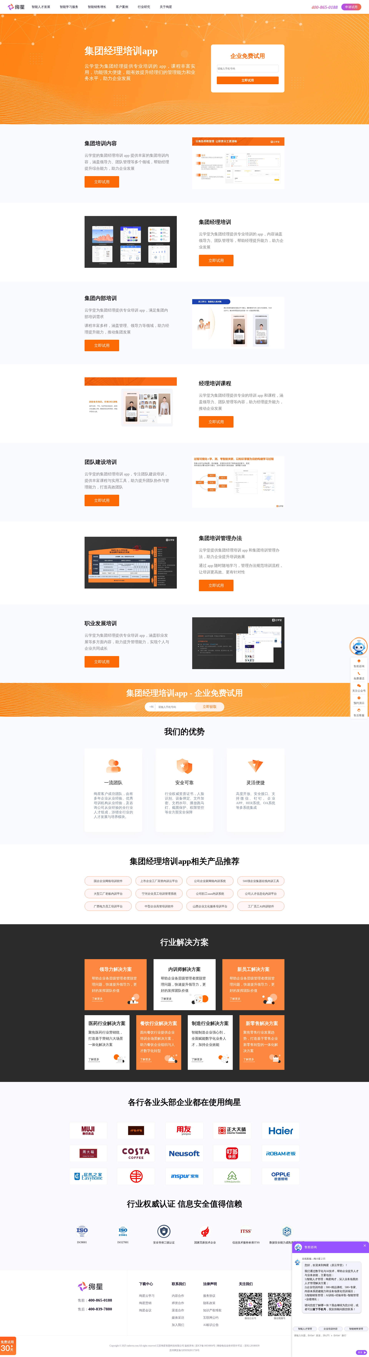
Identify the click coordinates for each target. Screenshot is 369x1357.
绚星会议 (145, 1310)
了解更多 (97, 998)
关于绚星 (166, 6)
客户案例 (122, 6)
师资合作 (178, 1303)
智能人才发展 (41, 6)
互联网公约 (211, 1317)
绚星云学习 (147, 1295)
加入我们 (178, 1324)
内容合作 (178, 1295)
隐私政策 (209, 1303)
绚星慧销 (145, 1303)
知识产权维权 (212, 1310)
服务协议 (209, 1295)
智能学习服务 (69, 6)
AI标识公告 (211, 1324)
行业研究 (144, 6)
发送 (360, 1352)
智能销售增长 (97, 6)
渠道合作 (178, 1310)
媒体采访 (178, 1317)
